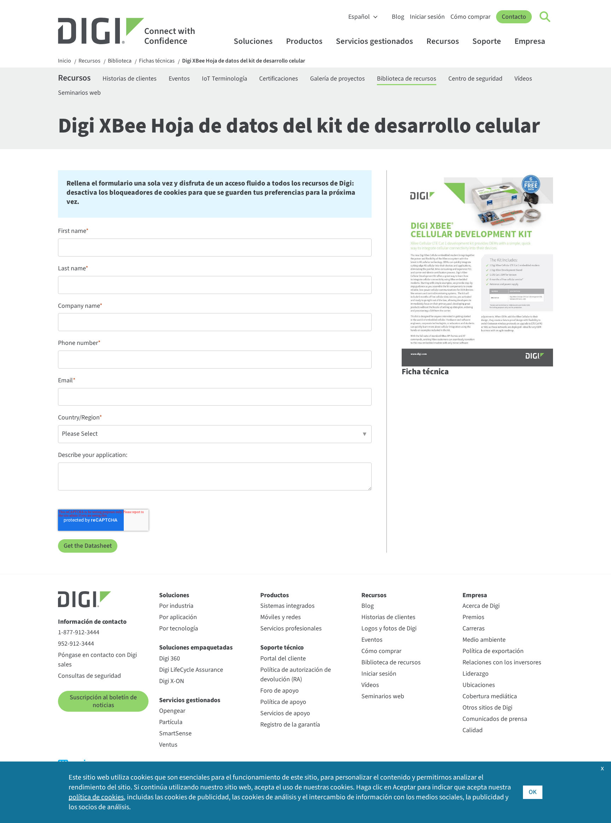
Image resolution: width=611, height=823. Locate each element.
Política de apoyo (283, 702)
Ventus (168, 744)
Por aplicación (178, 617)
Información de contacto (92, 622)
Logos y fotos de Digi (389, 628)
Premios (473, 617)
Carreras (473, 628)
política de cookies (96, 797)
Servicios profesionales (291, 628)
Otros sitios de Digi (487, 707)
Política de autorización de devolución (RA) (295, 674)
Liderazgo (475, 673)
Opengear (172, 710)
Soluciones (253, 41)
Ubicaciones (478, 685)
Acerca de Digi (481, 605)
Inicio (64, 61)
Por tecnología (178, 628)
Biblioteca (120, 61)
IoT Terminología (224, 78)
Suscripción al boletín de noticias (103, 701)
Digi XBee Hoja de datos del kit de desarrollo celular (243, 61)
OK (533, 792)
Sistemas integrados (287, 605)
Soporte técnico (282, 647)
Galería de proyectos (337, 78)
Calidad (472, 730)
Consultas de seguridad (89, 675)
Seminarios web (79, 92)
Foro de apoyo (279, 690)
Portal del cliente (283, 658)
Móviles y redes (280, 617)
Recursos (442, 41)
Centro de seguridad (475, 78)
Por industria (176, 605)
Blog (398, 16)
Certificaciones (278, 78)
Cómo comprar (470, 16)
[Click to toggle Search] (545, 17)
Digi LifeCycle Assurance (191, 669)
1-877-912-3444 (78, 632)
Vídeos (523, 78)
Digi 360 (169, 658)
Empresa (529, 41)
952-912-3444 (76, 643)
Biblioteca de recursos (406, 78)
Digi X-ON (171, 681)
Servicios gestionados (374, 41)
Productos (304, 41)
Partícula (170, 722)
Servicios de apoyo (285, 713)
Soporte (486, 41)
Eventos (179, 78)
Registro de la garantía (290, 724)
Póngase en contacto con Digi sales (97, 660)
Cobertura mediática (489, 696)
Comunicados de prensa (494, 719)
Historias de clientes (130, 78)
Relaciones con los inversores (501, 662)
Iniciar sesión (427, 16)
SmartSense (175, 733)
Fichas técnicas (157, 61)
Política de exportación (493, 651)
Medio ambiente (484, 639)
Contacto (514, 16)
